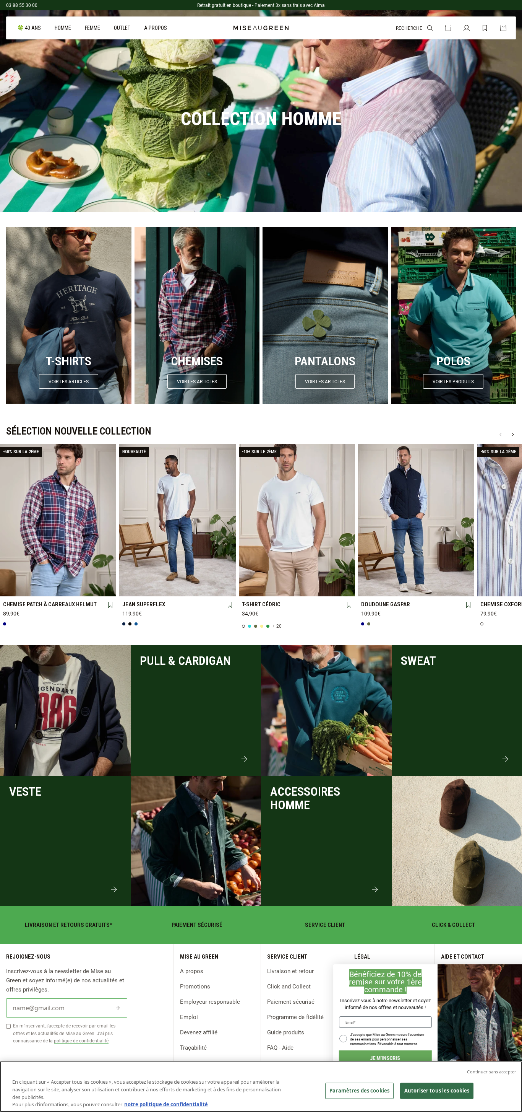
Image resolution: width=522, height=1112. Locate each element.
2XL (14, 587)
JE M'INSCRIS (366, 1058)
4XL (58, 587)
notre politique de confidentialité (166, 1104)
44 (200, 574)
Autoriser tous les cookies (436, 1090)
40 (155, 574)
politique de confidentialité (81, 1040)
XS (13, 574)
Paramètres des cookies (359, 1090)
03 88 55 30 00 (21, 5)
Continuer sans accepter (491, 1072)
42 (177, 574)
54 (200, 587)
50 (155, 587)
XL (102, 574)
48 (132, 587)
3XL (36, 587)
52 (177, 587)
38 (132, 574)
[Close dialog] (512, 974)
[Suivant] (513, 434)
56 (222, 587)
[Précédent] (501, 434)
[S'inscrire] (118, 1008)
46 (222, 574)
